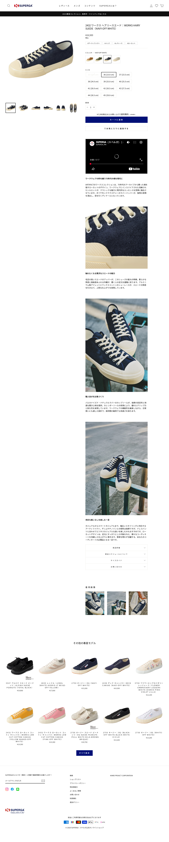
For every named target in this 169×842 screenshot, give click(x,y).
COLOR (96, 53)
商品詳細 (116, 548)
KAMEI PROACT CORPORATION (121, 775)
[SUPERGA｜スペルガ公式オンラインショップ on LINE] (17, 789)
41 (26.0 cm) (93, 88)
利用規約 (73, 798)
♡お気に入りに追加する (116, 128)
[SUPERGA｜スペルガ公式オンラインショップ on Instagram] (6, 789)
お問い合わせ (116, 567)
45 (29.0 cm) (109, 95)
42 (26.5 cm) (109, 88)
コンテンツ (89, 5)
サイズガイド (116, 560)
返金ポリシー (74, 802)
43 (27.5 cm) (124, 88)
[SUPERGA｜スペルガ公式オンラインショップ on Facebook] (12, 789)
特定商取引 (74, 787)
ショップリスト (75, 779)
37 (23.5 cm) (124, 74)
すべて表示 (84, 753)
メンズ (77, 5)
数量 (87, 103)
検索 (71, 775)
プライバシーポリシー (78, 783)
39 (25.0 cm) (109, 81)
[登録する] (43, 780)
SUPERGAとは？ (108, 5)
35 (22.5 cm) (93, 74)
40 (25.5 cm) (124, 81)
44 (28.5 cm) (93, 95)
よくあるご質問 (75, 791)
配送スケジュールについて (116, 554)
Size (87, 70)
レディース (64, 5)
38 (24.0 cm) (93, 81)
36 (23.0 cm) (109, 74)
